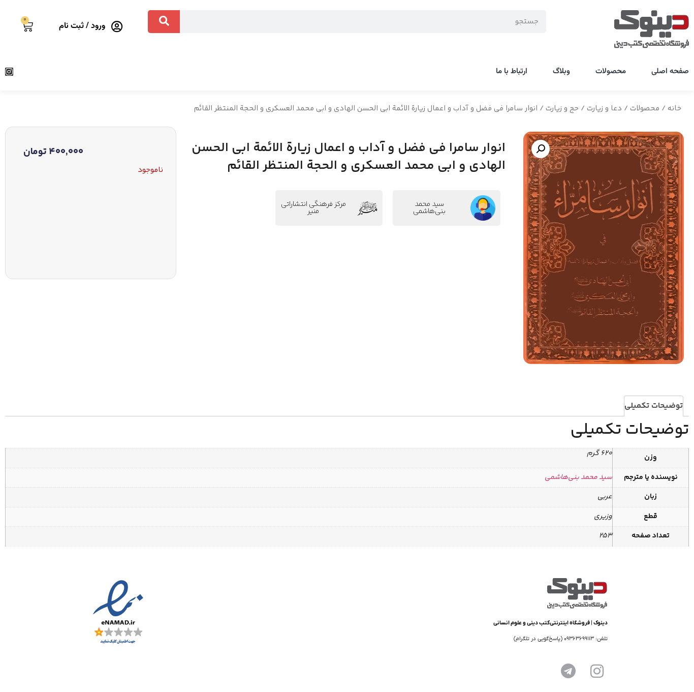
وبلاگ (561, 71)
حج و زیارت (562, 108)
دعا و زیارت (604, 108)
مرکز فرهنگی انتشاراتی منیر (313, 208)
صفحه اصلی (670, 71)
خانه (674, 108)
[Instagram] (9, 72)
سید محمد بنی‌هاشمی (429, 208)
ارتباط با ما (511, 71)
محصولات (610, 71)
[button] (540, 149)
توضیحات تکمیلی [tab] (653, 406)
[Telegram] (568, 671)
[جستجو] (164, 21)
